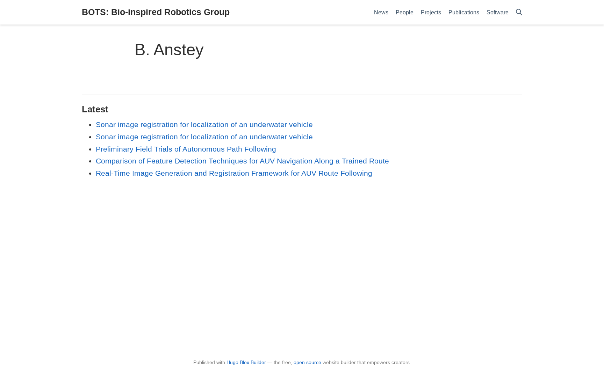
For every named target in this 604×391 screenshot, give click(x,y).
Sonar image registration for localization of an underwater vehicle (204, 124)
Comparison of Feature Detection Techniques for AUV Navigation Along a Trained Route (242, 161)
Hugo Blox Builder (246, 362)
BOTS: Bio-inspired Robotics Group (156, 12)
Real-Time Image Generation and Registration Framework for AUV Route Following (234, 173)
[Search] (519, 12)
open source (307, 362)
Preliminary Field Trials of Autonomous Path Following (186, 149)
